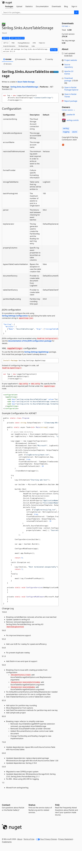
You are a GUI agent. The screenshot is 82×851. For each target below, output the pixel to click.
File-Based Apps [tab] (23, 46)
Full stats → (66, 26)
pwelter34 (71, 114)
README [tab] (8, 59)
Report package (70, 101)
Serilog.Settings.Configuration (15, 316)
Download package (68, 79)
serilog (66, 128)
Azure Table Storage (26, 82)
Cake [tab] (33, 46)
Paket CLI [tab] (42, 43)
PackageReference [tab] (23, 43)
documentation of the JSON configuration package (30, 341)
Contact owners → (68, 110)
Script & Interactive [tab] (9, 46)
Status (32, 804)
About (19, 839)
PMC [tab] (13, 43)
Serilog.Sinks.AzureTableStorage (24, 87)
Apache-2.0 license (68, 72)
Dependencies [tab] (36, 59)
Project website (70, 60)
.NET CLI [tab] (5, 43)
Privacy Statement (65, 839)
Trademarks (7, 842)
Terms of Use (29, 839)
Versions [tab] (8, 64)
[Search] (76, 12)
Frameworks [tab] (21, 59)
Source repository (68, 65)
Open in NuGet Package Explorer (71, 88)
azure (74, 132)
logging (66, 132)
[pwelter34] (64, 115)
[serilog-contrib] (64, 120)
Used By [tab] (50, 59)
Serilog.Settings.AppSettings (36, 352)
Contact (6, 804)
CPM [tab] (34, 43)
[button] (54, 49)
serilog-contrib (73, 120)
